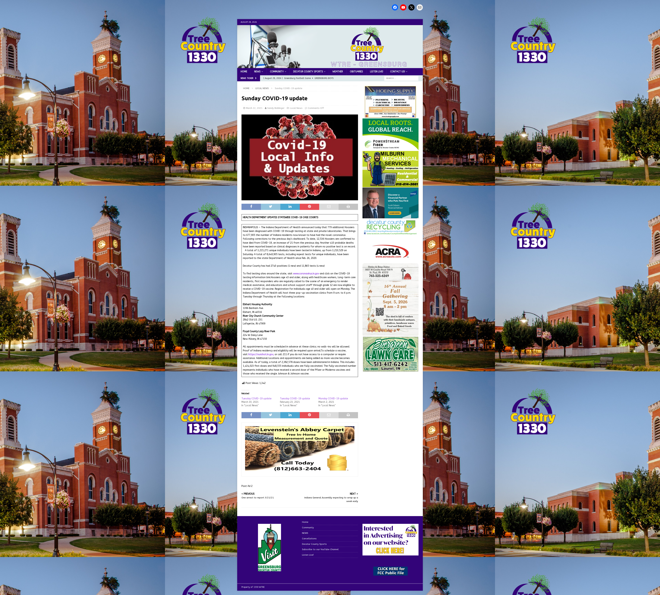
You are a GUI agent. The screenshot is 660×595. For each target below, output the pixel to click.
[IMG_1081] (390, 185)
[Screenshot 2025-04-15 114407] (390, 370)
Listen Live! (376, 71)
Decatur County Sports (308, 71)
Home (244, 71)
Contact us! (397, 71)
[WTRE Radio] (330, 66)
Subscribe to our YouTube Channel (320, 549)
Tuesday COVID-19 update (256, 398)
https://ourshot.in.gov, (261, 354)
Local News (296, 108)
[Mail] (420, 7)
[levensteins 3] (299, 471)
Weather (337, 71)
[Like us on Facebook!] (395, 7)
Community (277, 71)
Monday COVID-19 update (333, 398)
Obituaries (356, 71)
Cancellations (309, 538)
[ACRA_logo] (390, 255)
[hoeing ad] (390, 116)
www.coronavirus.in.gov (306, 273)
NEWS (257, 71)
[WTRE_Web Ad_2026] (390, 148)
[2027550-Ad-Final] (390, 216)
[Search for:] (401, 78)
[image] (390, 333)
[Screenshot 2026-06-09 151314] (390, 232)
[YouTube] (403, 7)
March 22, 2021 (254, 108)
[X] (411, 7)
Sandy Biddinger (275, 108)
